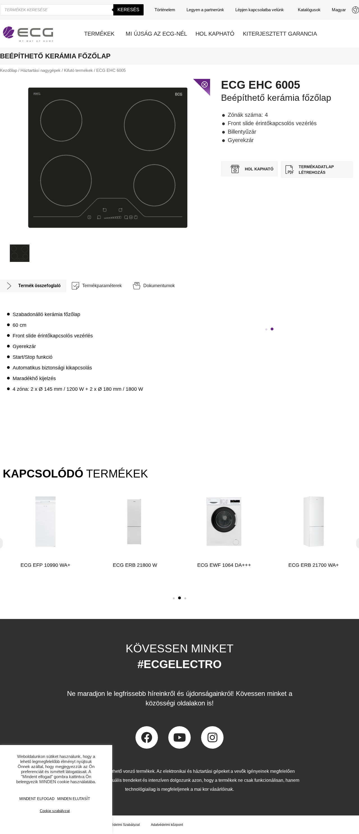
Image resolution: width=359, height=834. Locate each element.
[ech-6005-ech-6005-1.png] (107, 158)
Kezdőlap (8, 70)
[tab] (33, 286)
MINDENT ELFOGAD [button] (36, 799)
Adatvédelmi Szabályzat (121, 825)
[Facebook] (146, 737)
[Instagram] (212, 737)
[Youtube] (179, 737)
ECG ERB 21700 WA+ (313, 565)
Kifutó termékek (78, 70)
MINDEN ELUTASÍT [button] (73, 799)
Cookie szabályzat (55, 811)
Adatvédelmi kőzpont (167, 825)
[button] (266, 329)
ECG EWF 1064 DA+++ (224, 565)
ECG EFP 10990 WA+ (45, 565)
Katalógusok (309, 9)
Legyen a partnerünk (205, 9)
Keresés (128, 9)
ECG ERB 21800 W (135, 565)
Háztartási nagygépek (40, 70)
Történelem (165, 9)
